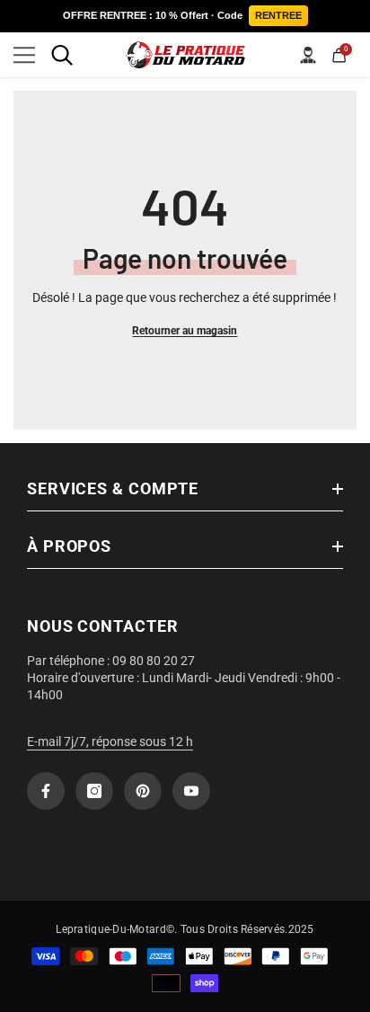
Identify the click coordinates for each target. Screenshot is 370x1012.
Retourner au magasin (184, 330)
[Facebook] (46, 791)
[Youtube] (191, 791)
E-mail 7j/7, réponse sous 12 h (110, 741)
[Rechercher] (62, 55)
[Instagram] (94, 791)
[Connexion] (308, 55)
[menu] (24, 55)
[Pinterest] (143, 791)
